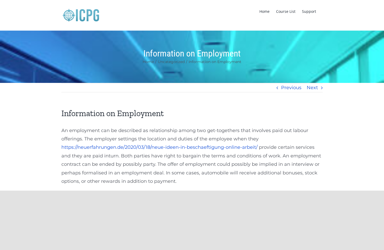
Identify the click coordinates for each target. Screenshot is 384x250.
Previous (291, 87)
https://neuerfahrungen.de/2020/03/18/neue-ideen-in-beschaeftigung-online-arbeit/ (159, 147)
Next (312, 87)
